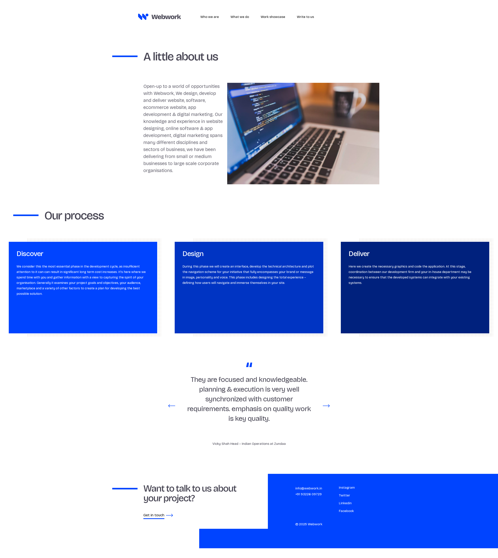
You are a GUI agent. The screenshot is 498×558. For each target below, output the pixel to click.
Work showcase (273, 17)
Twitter (344, 495)
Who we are (209, 17)
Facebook (346, 511)
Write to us (305, 17)
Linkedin (345, 503)
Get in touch (153, 515)
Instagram (347, 488)
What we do (240, 17)
